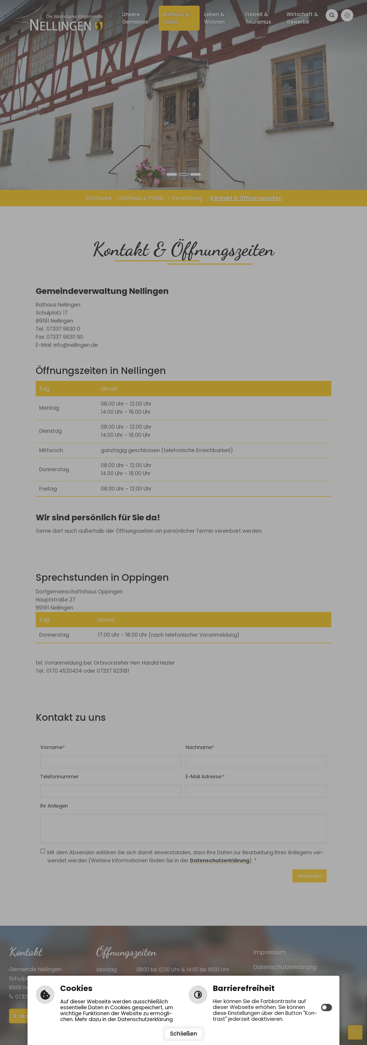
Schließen (183, 1033)
